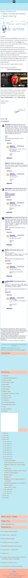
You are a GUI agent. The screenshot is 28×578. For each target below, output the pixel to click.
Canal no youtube (9, 195)
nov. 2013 (7, 443)
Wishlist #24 (5, 553)
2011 (4, 497)
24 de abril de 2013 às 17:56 (16, 249)
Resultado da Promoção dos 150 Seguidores (15, 483)
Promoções (6, 400)
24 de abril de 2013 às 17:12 (20, 217)
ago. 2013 (7, 450)
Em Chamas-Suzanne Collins (9, 531)
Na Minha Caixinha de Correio (11, 393)
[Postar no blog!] (3, 119)
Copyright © (5, 575)
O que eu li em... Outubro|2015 (10, 549)
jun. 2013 (7, 454)
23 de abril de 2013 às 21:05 (16, 163)
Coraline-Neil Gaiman (10, 460)
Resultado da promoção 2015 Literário (12, 546)
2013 (4, 439)
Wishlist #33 (7, 468)
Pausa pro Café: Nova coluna (9, 562)
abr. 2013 (7, 458)
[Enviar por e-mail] (1, 119)
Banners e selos (7, 380)
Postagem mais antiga (21, 344)
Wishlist (5, 411)
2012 (4, 495)
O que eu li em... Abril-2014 (9, 535)
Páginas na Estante (10, 193)
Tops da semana (7, 408)
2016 (4, 433)
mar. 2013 (7, 489)
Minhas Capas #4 (8, 485)
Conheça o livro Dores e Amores (10, 542)
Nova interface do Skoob (8, 538)
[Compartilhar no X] (5, 119)
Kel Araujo (8, 124)
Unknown (12, 146)
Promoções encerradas (9, 402)
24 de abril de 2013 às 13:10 (19, 188)
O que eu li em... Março (10, 487)
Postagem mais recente (7, 344)
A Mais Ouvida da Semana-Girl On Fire (14, 462)
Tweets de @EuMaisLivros (7, 524)
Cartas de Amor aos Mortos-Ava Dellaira (12, 566)
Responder (8, 140)
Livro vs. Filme (7, 386)
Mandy (7, 249)
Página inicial (14, 345)
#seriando (5, 375)
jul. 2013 (6, 452)
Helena (7, 163)
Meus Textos (6, 389)
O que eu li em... (7, 395)
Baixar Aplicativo (14, 574)
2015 (4, 435)
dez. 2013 (7, 441)
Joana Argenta (8, 217)
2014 (4, 437)
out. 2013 (6, 445)
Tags (4, 406)
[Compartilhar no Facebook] (6, 119)
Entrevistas (6, 384)
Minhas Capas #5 (8, 474)
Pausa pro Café (7, 397)
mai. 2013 (7, 456)
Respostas (9, 143)
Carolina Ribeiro (9, 281)
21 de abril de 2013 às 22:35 (18, 124)
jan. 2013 (6, 493)
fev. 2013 (6, 491)
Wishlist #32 (7, 477)
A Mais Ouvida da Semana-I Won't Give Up (15, 470)
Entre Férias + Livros (8, 382)
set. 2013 (6, 448)
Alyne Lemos (8, 188)
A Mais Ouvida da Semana (10, 378)
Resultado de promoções (9, 404)
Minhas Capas (6, 391)
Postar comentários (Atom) (13, 347)
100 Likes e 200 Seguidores (11, 472)
